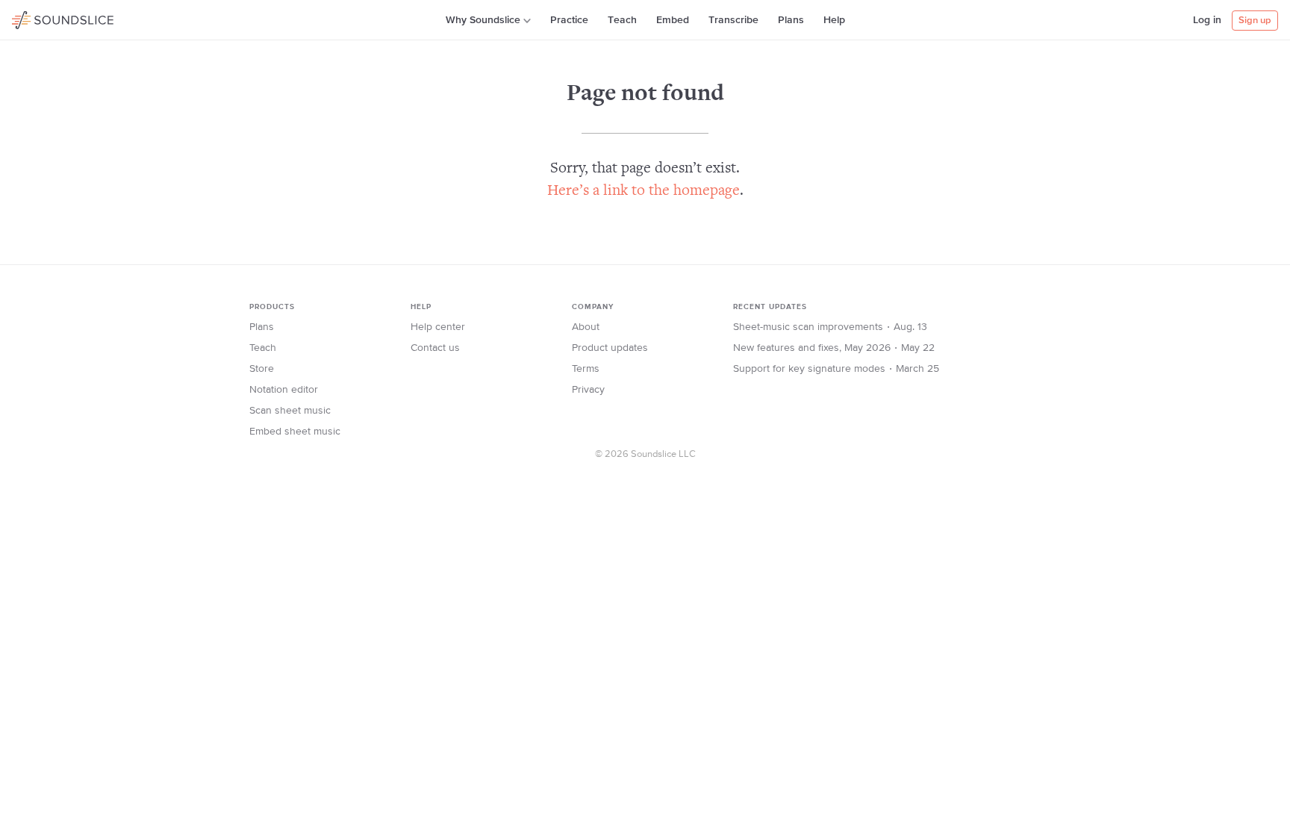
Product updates (610, 348)
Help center (438, 327)
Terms (585, 369)
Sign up (1254, 20)
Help (834, 20)
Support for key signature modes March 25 (836, 369)
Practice (569, 20)
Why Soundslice (483, 20)
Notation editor (283, 390)
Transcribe (733, 20)
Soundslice (40, 18)
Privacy (588, 390)
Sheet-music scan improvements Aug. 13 (830, 327)
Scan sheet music (290, 410)
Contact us (435, 348)
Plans (791, 20)
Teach (622, 20)
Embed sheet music (294, 431)
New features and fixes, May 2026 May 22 (834, 348)
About (585, 327)
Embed (672, 20)
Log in (1207, 20)
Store (261, 369)
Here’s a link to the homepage (643, 191)
